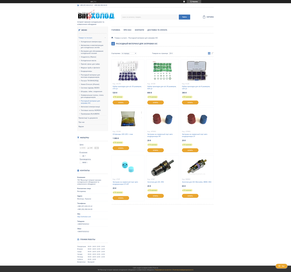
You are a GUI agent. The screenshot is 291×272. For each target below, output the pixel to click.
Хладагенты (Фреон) (88, 57)
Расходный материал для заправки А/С (90, 102)
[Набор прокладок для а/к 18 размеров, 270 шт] (128, 71)
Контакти (139, 30)
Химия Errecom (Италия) (90, 84)
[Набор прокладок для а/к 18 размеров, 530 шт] (162, 71)
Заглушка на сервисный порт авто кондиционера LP (194, 135)
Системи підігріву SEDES (90, 88)
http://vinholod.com (84, 217)
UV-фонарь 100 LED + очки (123, 134)
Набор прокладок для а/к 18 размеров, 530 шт (161, 87)
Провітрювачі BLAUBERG (90, 114)
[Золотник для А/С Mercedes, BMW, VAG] (197, 166)
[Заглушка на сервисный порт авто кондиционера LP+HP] (128, 166)
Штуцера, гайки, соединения (91, 91)
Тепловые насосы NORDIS (91, 110)
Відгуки (81, 126)
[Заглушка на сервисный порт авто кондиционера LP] (197, 119)
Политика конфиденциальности (183, 270)
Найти (184, 17)
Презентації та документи (88, 118)
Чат (283, 266)
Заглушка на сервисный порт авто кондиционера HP (160, 135)
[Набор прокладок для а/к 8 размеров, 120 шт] (197, 71)
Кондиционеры (86, 71)
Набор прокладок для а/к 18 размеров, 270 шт (127, 87)
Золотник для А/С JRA (155, 182)
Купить (120, 102)
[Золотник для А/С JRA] (162, 166)
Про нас (82, 122)
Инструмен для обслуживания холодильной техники (92, 52)
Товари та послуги (85, 38)
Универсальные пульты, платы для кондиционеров (92, 96)
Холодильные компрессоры (91, 42)
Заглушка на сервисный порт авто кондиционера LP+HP (125, 183)
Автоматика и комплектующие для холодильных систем (92, 46)
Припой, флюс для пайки (90, 64)
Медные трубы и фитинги (90, 68)
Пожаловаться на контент (163, 270)
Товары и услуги (121, 38)
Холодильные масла (88, 60)
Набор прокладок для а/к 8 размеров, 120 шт (196, 87)
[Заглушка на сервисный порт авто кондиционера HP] (162, 119)
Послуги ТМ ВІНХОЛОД (89, 81)
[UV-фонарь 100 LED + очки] (128, 119)
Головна (115, 30)
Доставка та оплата (157, 30)
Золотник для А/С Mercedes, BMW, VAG (196, 182)
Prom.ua (155, 268)
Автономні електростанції (90, 107)
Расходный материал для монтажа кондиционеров (90, 76)
